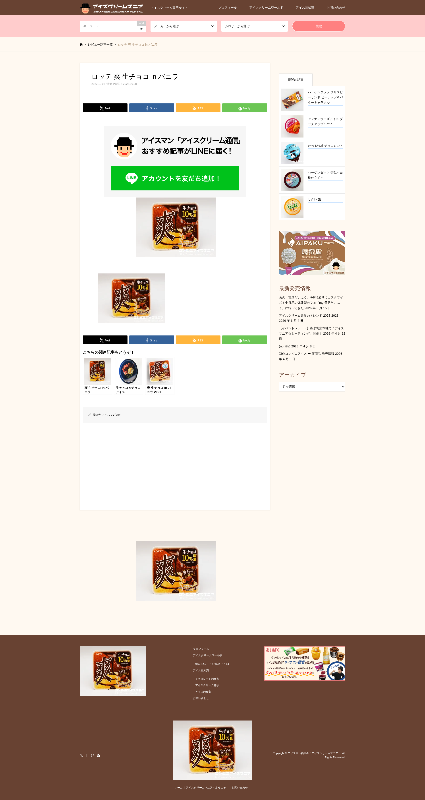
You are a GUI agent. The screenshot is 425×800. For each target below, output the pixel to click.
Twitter (81, 755)
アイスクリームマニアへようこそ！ (207, 787)
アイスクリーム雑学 (207, 685)
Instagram (92, 755)
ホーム (179, 787)
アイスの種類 (203, 691)
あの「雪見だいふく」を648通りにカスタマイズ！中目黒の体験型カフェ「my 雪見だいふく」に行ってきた (311, 303)
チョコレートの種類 (207, 678)
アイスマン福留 (111, 414)
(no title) (284, 346)
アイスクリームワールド (266, 7)
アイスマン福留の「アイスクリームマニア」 (314, 753)
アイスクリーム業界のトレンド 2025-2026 (308, 315)
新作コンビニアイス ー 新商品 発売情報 (306, 353)
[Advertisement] (175, 465)
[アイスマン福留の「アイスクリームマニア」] (212, 777)
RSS (98, 755)
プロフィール (227, 7)
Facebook (87, 755)
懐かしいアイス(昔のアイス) (212, 664)
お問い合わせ (336, 7)
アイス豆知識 (305, 7)
